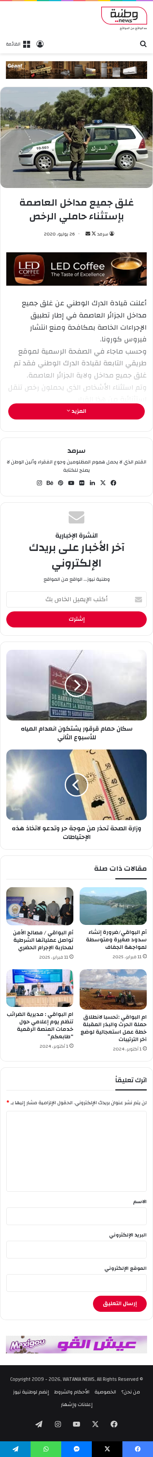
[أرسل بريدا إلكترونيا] (88, 234)
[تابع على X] (93, 234)
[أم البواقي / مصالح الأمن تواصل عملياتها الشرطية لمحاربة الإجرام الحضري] (39, 906)
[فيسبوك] (113, 483)
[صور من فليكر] (82, 483)
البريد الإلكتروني (128, 1235)
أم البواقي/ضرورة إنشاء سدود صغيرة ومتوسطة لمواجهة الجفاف (116, 939)
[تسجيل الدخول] (40, 44)
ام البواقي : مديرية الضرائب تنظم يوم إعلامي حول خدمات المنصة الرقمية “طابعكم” (40, 1025)
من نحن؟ (130, 1392)
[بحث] (143, 43)
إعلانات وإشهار (77, 1404)
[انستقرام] (39, 483)
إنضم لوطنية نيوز (31, 1392)
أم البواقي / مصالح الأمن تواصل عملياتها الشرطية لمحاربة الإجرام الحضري (43, 940)
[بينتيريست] (61, 483)
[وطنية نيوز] (124, 18)
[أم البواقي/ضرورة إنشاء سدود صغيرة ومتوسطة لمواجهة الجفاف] (113, 906)
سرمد (102, 234)
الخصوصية (105, 1392)
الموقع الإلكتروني (125, 1268)
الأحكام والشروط (71, 1392)
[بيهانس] (50, 483)
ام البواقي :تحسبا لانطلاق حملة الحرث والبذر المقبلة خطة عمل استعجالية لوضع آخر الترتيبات (113, 1028)
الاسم (140, 1201)
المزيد (78, 411)
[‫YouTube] (71, 483)
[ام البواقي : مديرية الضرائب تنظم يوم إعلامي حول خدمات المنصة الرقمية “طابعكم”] (39, 988)
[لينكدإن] (92, 483)
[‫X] (103, 483)
